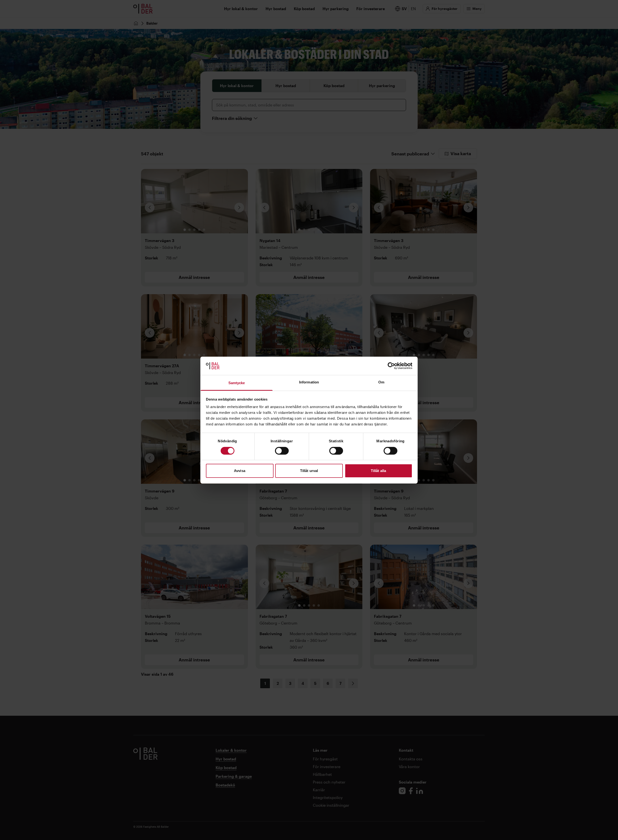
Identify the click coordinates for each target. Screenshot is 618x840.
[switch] (282, 451)
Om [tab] (381, 382)
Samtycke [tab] (236, 383)
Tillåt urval (309, 471)
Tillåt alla (378, 471)
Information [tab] (309, 382)
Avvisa (239, 471)
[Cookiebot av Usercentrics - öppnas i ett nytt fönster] (391, 365)
